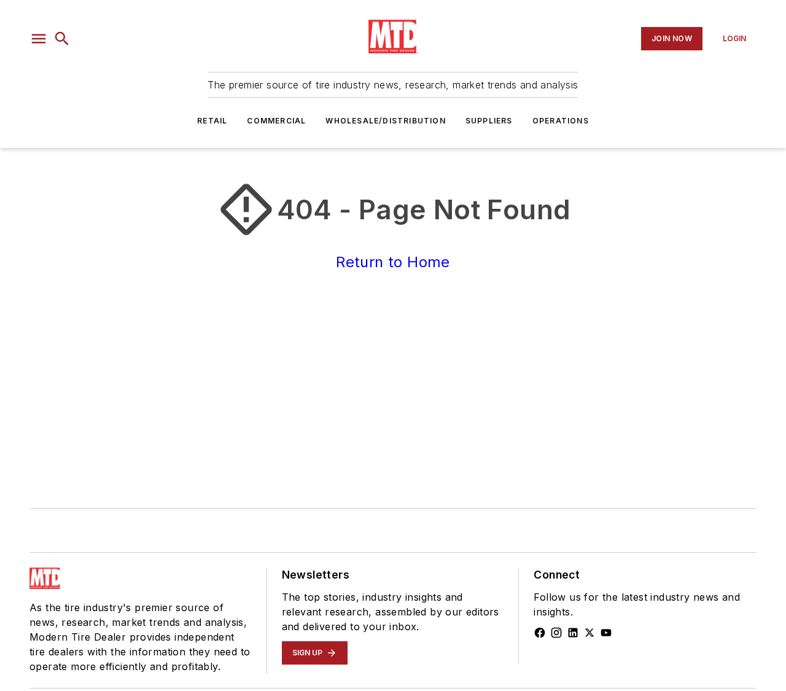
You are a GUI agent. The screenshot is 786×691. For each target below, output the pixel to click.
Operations (560, 120)
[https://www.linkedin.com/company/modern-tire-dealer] (573, 633)
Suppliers (489, 120)
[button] (38, 38)
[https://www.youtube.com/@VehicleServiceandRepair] (606, 633)
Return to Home (393, 262)
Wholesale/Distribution (385, 120)
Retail (212, 120)
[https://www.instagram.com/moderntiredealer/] (556, 633)
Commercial (276, 120)
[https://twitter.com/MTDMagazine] (589, 633)
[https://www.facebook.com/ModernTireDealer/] (540, 633)
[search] (62, 38)
